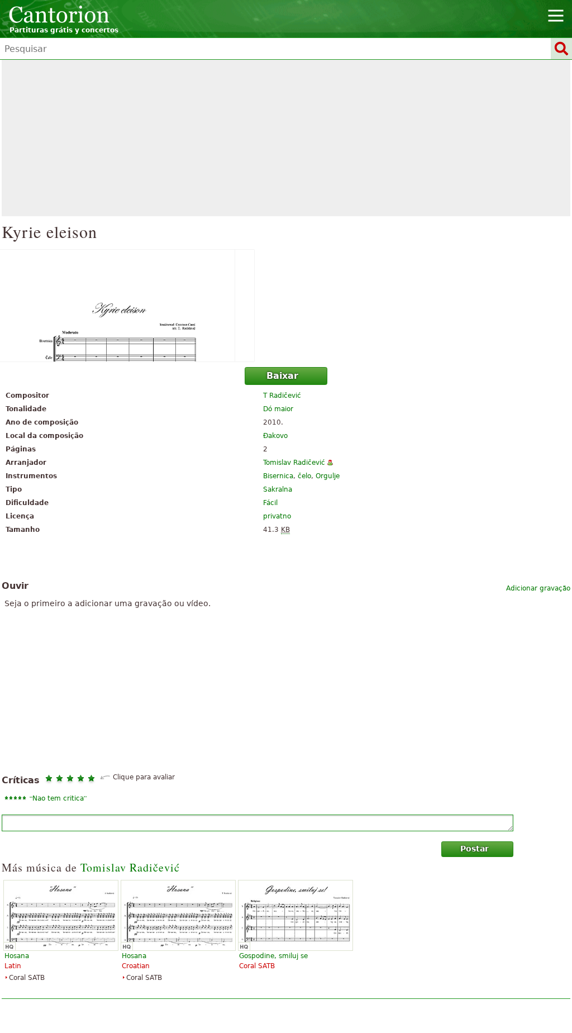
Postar (474, 848)
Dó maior (278, 409)
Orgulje (328, 476)
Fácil (270, 503)
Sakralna (277, 489)
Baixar (282, 375)
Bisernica (278, 476)
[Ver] (286, 305)
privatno (277, 516)
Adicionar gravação (538, 588)
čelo (304, 476)
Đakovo (275, 436)
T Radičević (282, 395)
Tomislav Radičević (294, 462)
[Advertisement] (286, 138)
